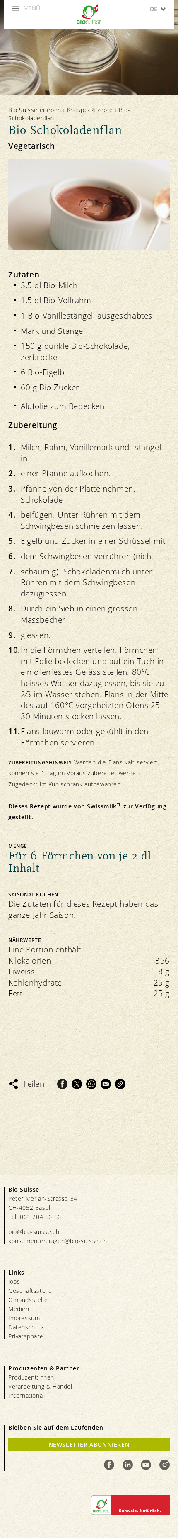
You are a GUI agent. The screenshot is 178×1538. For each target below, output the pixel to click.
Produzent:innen (31, 1377)
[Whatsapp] (91, 1084)
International (26, 1395)
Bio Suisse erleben (34, 110)
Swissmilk (101, 806)
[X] (77, 1084)
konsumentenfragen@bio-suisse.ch (57, 1241)
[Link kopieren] (120, 1084)
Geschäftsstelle (30, 1291)
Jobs (14, 1281)
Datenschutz (26, 1327)
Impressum (24, 1318)
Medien (18, 1309)
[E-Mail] (106, 1084)
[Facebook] (62, 1084)
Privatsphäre (25, 1336)
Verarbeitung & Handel (40, 1386)
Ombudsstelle (28, 1300)
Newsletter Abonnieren (89, 1444)
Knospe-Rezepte (90, 110)
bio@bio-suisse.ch (33, 1232)
